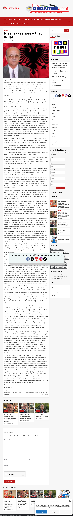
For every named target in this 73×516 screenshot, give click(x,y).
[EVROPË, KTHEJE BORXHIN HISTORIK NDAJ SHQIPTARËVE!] (26, 408)
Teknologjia (58, 19)
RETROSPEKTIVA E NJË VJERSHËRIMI (57, 86)
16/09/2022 (9, 40)
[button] (70, 501)
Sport (53, 133)
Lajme (14, 19)
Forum (52, 19)
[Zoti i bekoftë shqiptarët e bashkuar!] (42, 408)
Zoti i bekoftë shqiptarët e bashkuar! (42, 415)
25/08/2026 (9, 423)
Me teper (6, 24)
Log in (53, 287)
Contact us (26, 24)
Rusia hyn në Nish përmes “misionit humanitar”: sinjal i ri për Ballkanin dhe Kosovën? (10, 418)
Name (6, 459)
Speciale (20, 19)
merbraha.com (11, 515)
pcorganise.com (33, 515)
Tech (53, 139)
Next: (37, 392)
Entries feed (54, 290)
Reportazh (36, 19)
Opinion (25, 19)
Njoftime (54, 119)
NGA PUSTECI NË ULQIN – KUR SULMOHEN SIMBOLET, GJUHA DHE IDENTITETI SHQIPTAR (59, 65)
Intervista (47, 19)
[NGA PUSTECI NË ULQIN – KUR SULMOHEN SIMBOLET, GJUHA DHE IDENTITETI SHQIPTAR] (53, 203)
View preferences (65, 512)
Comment (7, 439)
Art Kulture (30, 19)
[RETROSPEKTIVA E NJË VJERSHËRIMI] (53, 239)
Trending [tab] (54, 196)
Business (54, 99)
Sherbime (13, 24)
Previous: (13, 392)
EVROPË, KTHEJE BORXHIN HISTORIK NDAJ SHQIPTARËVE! (25, 416)
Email (28, 459)
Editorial (10, 19)
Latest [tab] (53, 192)
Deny (53, 512)
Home (5, 19)
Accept (41, 512)
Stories (53, 136)
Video (53, 144)
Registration (20, 24)
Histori (42, 19)
